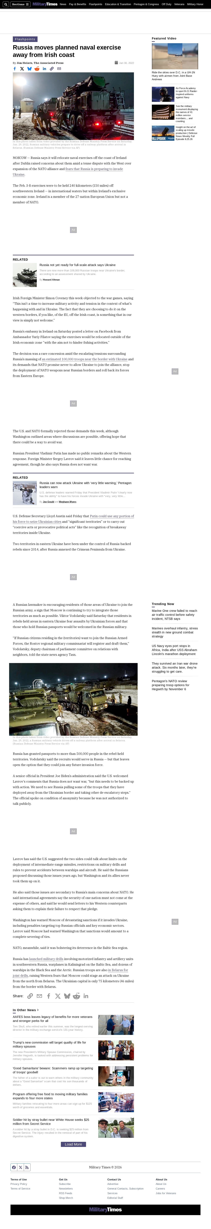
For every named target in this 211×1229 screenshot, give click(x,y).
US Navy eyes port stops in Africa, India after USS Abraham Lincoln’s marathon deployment (174, 650)
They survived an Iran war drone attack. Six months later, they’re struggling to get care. (175, 667)
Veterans (179, 4)
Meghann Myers (67, 501)
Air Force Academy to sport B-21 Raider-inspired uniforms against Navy (186, 93)
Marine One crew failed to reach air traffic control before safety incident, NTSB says (174, 614)
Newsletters (66, 1188)
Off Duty (166, 4)
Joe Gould (48, 501)
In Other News (24, 1010)
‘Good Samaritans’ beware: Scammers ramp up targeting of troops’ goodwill (53, 1070)
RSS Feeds (65, 1193)
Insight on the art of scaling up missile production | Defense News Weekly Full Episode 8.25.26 (186, 133)
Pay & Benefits (77, 4)
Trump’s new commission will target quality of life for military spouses (49, 1044)
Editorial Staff (115, 1197)
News (63, 4)
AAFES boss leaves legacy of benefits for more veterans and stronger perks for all (53, 1019)
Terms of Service (20, 1188)
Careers (160, 1188)
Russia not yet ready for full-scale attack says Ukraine (78, 265)
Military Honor (195, 4)
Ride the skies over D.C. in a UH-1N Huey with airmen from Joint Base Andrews (173, 76)
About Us (161, 1183)
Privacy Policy (19, 1183)
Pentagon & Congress (146, 4)
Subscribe (65, 1183)
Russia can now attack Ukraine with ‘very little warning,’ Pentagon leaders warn (86, 485)
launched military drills (46, 959)
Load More (73, 1144)
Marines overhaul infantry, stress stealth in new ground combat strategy (175, 632)
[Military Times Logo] (45, 4)
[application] (175, 56)
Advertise (112, 1183)
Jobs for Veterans (166, 1193)
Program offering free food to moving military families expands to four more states (50, 1096)
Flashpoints (95, 4)
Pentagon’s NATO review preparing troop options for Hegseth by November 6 (170, 685)
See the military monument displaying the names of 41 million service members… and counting (187, 114)
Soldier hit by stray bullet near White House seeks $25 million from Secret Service (51, 1121)
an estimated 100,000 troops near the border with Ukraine (84, 359)
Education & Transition (118, 4)
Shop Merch (66, 1197)
